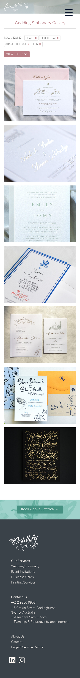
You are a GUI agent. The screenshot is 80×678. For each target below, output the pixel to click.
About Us (18, 636)
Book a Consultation (38, 509)
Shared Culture (16, 44)
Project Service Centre (27, 647)
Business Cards (22, 577)
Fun (36, 44)
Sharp (30, 38)
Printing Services (23, 582)
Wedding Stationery (25, 566)
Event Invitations (23, 572)
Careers (17, 642)
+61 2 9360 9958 (23, 602)
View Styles (15, 54)
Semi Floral (49, 38)
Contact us (19, 597)
